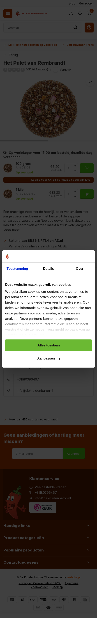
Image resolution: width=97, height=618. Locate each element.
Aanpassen (46, 358)
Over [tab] (79, 268)
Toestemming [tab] (17, 268)
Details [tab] (48, 268)
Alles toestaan (48, 345)
